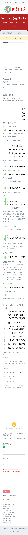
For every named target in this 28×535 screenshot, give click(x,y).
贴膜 (4, 518)
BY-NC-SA (14, 385)
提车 (4, 520)
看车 (4, 522)
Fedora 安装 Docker (14, 390)
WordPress (20, 528)
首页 (4, 33)
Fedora (16, 26)
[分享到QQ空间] (21, 38)
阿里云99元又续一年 (7, 506)
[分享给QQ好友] (18, 38)
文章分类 (5, 2)
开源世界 (12, 22)
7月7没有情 (5, 510)
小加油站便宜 (6, 516)
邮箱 (4, 458)
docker (12, 26)
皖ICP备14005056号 (14, 531)
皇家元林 (5, 22)
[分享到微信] (12, 38)
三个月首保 (5, 504)
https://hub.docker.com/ (17, 344)
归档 (16, 2)
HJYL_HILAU (14, 528)
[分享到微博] (15, 38)
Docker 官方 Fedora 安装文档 (11, 372)
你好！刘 (19, 9)
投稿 (23, 2)
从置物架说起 (6, 508)
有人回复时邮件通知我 (10, 495)
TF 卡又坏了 (5, 514)
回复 (24, 22)
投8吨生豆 (5, 512)
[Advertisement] (14, 405)
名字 (4, 451)
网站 (4, 465)
